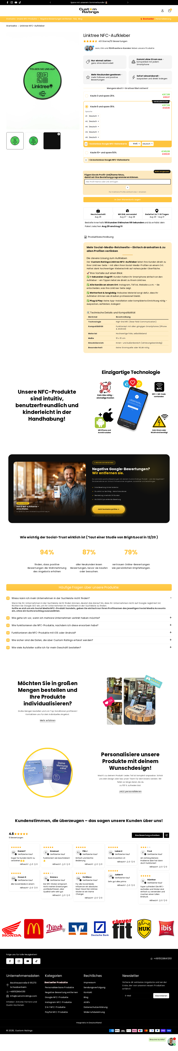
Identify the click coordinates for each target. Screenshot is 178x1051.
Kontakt (88, 992)
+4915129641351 (162, 958)
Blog (86, 997)
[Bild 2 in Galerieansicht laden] (33, 140)
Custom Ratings (24, 1030)
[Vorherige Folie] (50, 2)
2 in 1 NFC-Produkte (55, 1007)
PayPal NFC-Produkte (56, 1012)
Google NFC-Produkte (56, 997)
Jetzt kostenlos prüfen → (108, 509)
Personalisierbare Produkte (59, 987)
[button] (28, 19)
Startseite (11, 25)
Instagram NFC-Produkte (58, 1002)
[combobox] (135, 144)
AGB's (87, 1002)
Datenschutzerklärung (96, 1007)
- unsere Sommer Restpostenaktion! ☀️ (96, 2)
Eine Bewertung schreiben (147, 835)
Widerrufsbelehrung (94, 1012)
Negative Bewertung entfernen (61, 992)
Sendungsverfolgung (94, 987)
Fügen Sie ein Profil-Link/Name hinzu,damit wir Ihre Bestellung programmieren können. (111, 176)
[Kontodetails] (162, 10)
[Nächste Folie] (127, 2)
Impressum (90, 982)
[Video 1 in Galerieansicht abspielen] (52, 140)
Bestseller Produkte (56, 982)
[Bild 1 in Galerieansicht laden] (15, 140)
